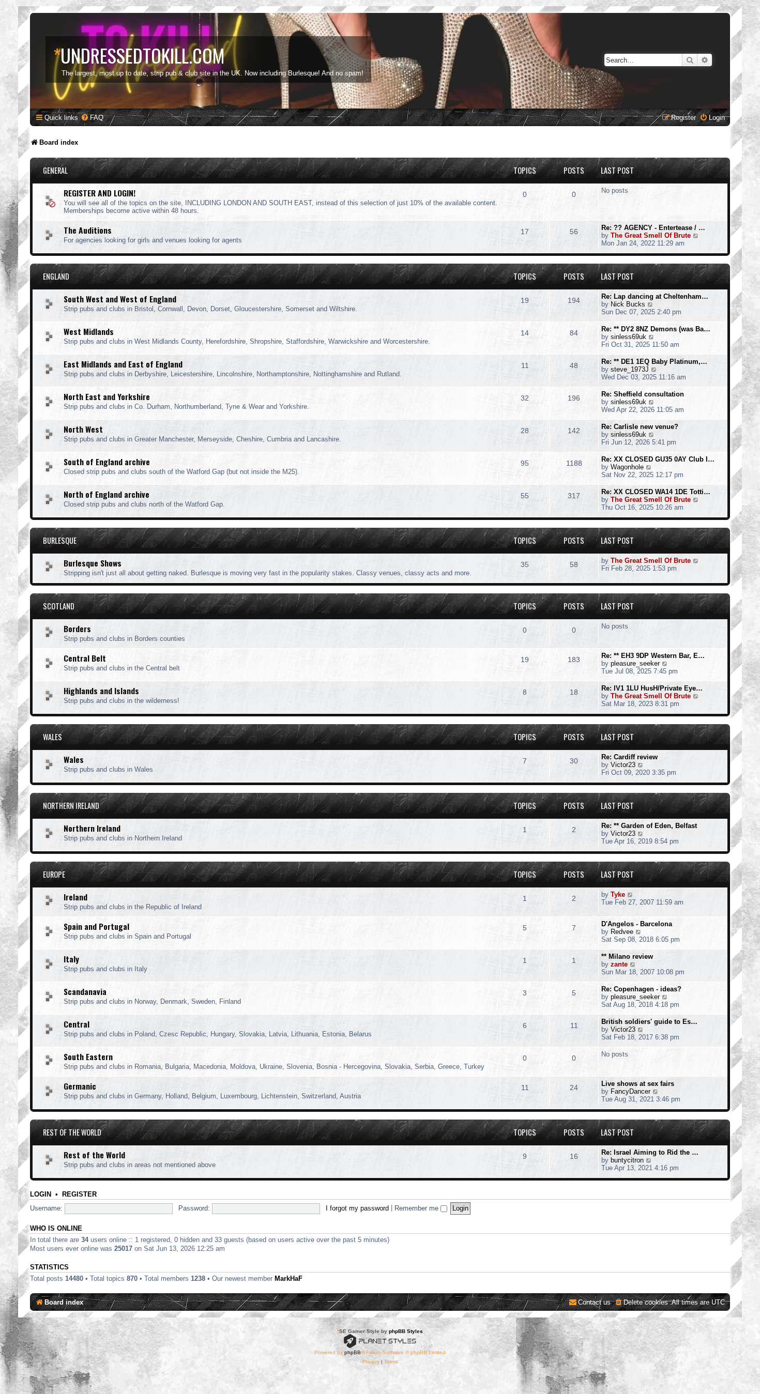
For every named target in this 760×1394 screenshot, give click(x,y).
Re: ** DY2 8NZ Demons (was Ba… (655, 329)
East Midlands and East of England (123, 364)
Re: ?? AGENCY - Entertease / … (653, 228)
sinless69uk (628, 337)
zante (619, 964)
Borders (77, 628)
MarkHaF (288, 1278)
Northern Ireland (71, 805)
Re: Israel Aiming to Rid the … (649, 1152)
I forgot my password (357, 1208)
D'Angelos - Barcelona (636, 924)
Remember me (417, 1208)
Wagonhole (627, 467)
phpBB (352, 1352)
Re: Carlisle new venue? (639, 427)
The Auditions (88, 230)
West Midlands (89, 331)
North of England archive (106, 494)
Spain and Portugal (96, 926)
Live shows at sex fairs (637, 1083)
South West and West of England (120, 299)
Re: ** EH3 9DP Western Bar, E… (653, 656)
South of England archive (107, 461)
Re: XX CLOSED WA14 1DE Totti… (655, 492)
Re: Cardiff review (629, 757)
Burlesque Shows (92, 563)
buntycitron (627, 1160)
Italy (71, 959)
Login (40, 1194)
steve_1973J (630, 369)
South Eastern (88, 1056)
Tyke (618, 894)
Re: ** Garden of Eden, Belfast (649, 826)
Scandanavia (85, 991)
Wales (52, 736)
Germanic (80, 1086)
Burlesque (60, 540)
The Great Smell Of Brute (651, 235)
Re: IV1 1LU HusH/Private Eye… (652, 688)
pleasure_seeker (635, 663)
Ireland (75, 897)
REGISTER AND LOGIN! (99, 193)
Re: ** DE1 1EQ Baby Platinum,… (654, 361)
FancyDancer (630, 1091)
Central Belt (85, 658)
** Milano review (627, 956)
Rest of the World (72, 1132)
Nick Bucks (628, 304)
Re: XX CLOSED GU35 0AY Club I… (658, 459)
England (56, 276)
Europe (54, 874)
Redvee (622, 932)
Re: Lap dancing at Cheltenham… (654, 296)
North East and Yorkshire (107, 396)
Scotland (58, 606)
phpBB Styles (406, 1331)
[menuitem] (92, 117)
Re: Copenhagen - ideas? (641, 989)
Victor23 (623, 765)
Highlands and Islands (101, 690)
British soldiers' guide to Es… (649, 1021)
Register (79, 1194)
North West (83, 429)
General (55, 170)
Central (76, 1024)
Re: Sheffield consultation (642, 394)
